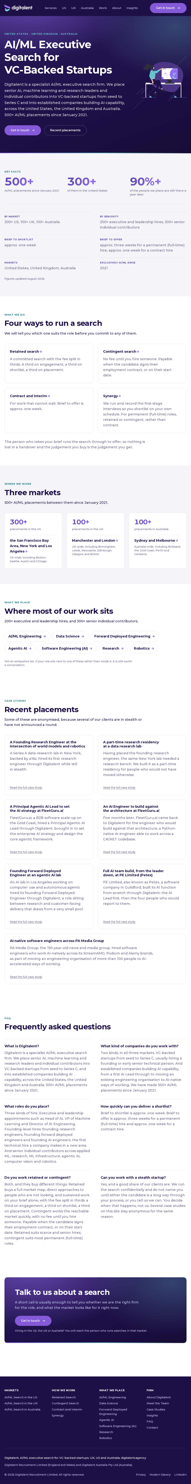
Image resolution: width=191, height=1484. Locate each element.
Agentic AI (17, 648)
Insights (132, 8)
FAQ (150, 1421)
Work (103, 8)
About (116, 8)
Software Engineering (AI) (65, 648)
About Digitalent (159, 1397)
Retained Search (64, 1397)
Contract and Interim (67, 1409)
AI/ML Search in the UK (21, 1403)
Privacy (141, 1474)
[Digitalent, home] (18, 8)
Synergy (58, 1415)
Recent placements (65, 130)
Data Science (68, 636)
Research (111, 648)
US (64, 8)
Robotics (142, 648)
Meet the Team (158, 1403)
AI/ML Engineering (24, 636)
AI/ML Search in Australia (22, 1409)
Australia (87, 8)
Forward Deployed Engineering (122, 636)
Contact (152, 1427)
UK (73, 8)
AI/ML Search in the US (20, 1397)
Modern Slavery (160, 1474)
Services (51, 8)
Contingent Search (65, 1403)
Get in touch (165, 8)
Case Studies (156, 1409)
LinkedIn (180, 1474)
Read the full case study (26, 787)
